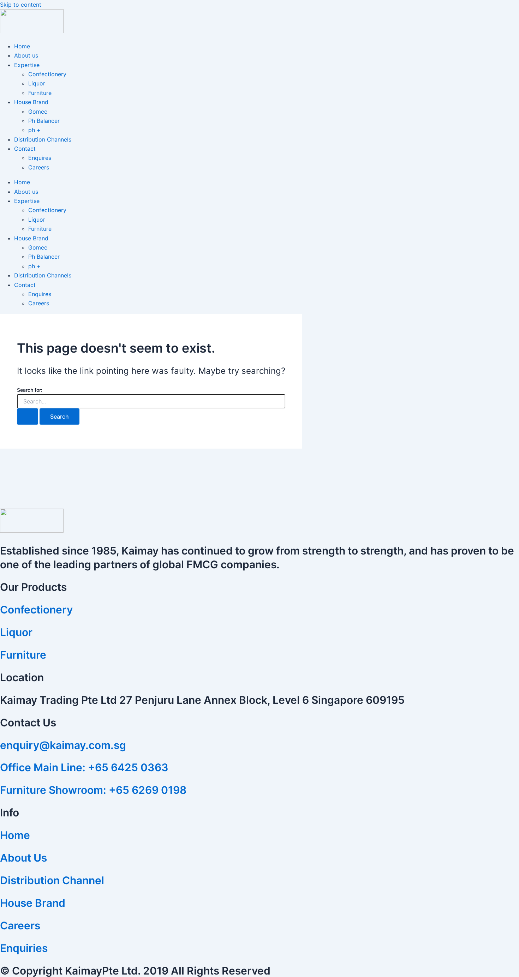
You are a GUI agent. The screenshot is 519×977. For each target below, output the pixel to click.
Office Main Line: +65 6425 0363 (84, 767)
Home (22, 46)
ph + (34, 129)
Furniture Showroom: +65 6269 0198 (93, 790)
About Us (23, 857)
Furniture (40, 92)
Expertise (27, 64)
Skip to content (20, 4)
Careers (38, 167)
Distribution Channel (52, 880)
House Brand (31, 102)
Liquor (36, 83)
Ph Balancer (44, 120)
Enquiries (24, 948)
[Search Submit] (27, 416)
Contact (25, 148)
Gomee (37, 111)
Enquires (39, 157)
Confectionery (47, 74)
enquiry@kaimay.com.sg (63, 745)
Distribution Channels (42, 139)
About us (26, 55)
